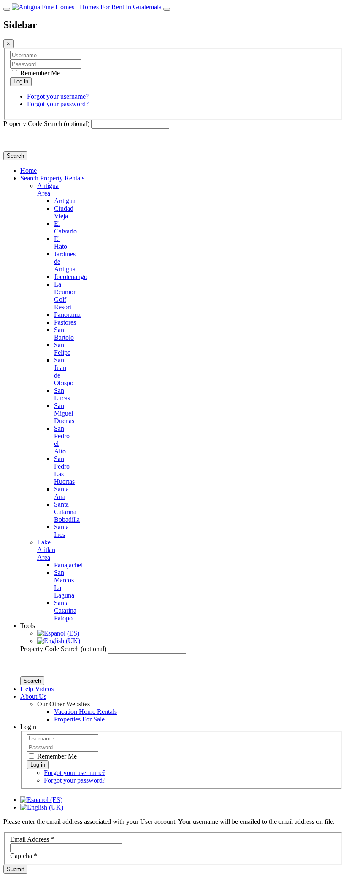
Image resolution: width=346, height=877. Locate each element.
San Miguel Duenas (64, 413)
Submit (15, 869)
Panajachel (68, 565)
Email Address (32, 839)
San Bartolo (64, 333)
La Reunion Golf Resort (65, 296)
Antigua (65, 200)
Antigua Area (48, 189)
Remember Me (39, 73)
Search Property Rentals (52, 178)
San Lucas (62, 394)
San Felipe (62, 348)
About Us (33, 696)
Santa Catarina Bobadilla (67, 512)
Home (28, 170)
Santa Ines (61, 530)
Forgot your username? (58, 96)
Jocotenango (70, 276)
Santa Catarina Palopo (65, 610)
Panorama (67, 314)
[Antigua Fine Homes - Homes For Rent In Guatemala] (87, 7)
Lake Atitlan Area (46, 550)
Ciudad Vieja (63, 212)
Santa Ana (61, 492)
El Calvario (65, 227)
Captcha (23, 855)
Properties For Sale (79, 719)
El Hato (60, 242)
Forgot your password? (58, 103)
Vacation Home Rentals (85, 711)
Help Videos (37, 688)
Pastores (65, 322)
